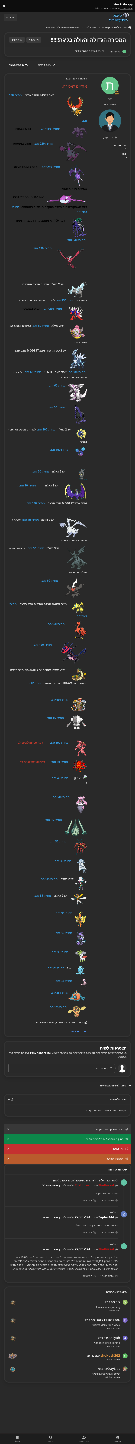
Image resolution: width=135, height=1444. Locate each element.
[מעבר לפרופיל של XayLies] (125, 1368)
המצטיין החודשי (115, 1158)
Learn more (128, 6)
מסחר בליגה (81, 51)
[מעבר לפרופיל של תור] (124, 51)
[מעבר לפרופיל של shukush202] (125, 1355)
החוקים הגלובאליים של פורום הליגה (104, 1139)
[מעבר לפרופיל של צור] (125, 1302)
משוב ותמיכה (50, 1217)
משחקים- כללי (50, 1185)
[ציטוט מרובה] (85, 1032)
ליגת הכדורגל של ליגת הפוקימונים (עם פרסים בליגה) (85, 1180)
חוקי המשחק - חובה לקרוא (109, 1129)
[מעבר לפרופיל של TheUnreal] (124, 1182)
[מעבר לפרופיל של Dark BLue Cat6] (125, 1320)
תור (110, 99)
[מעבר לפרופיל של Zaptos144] (124, 1214)
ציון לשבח (118, 1149)
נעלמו (114, 1212)
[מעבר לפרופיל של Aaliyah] (125, 1338)
